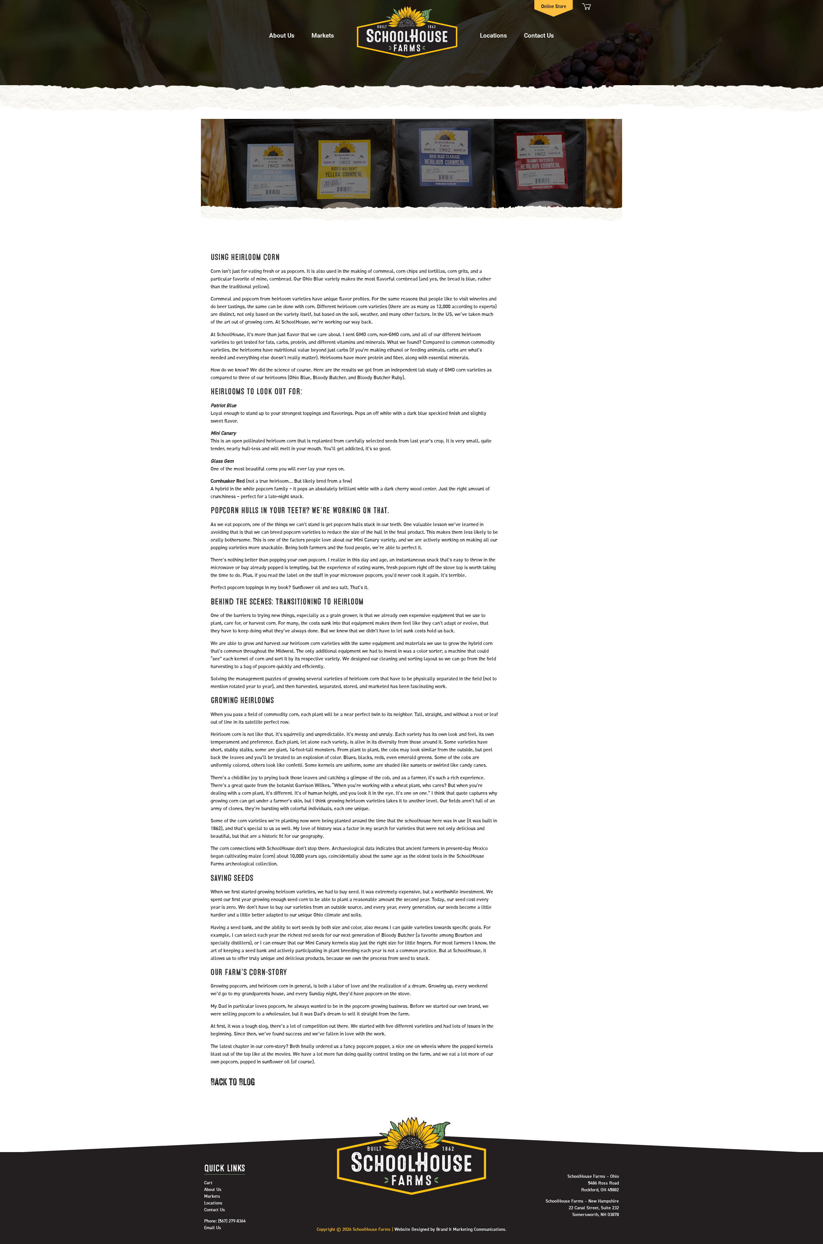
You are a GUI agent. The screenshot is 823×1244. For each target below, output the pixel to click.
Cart (586, 6)
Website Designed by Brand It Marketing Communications (449, 1229)
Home (407, 32)
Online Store (553, 6)
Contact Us (539, 35)
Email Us (212, 1228)
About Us (281, 35)
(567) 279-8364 (232, 1221)
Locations (493, 35)
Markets (323, 35)
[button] (281, 32)
